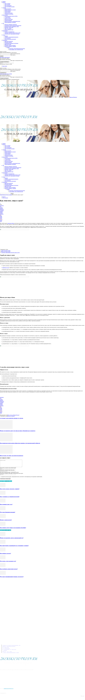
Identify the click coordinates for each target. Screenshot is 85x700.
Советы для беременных (9, 31)
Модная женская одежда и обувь (11, 16)
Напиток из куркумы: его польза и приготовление (10, 640)
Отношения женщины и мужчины (11, 43)
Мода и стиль (5, 15)
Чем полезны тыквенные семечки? (7, 636)
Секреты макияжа (8, 20)
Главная (3, 1)
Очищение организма (9, 13)
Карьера (6, 35)
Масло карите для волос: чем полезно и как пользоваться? (11, 621)
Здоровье (4, 7)
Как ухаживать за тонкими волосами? (9, 496)
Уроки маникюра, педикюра (10, 22)
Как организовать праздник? (10, 39)
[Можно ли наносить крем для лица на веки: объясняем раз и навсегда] (6, 428)
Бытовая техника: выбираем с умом (12, 26)
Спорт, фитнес (7, 11)
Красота (3, 2)
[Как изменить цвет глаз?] (2, 502)
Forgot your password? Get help (6, 73)
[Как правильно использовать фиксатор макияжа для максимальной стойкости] (6, 440)
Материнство (5, 30)
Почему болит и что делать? (10, 9)
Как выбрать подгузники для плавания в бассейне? (13, 527)
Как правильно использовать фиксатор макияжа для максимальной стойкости (20, 443)
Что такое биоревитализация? (7, 512)
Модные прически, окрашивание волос (12, 21)
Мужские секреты (8, 42)
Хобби (8, 47)
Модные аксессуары (9, 19)
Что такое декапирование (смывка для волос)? (12, 576)
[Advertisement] (42, 106)
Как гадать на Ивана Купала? (13, 415)
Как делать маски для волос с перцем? (9, 488)
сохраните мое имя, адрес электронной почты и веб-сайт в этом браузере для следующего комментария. (21, 476)
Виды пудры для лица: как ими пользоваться (11, 455)
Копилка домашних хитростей (11, 24)
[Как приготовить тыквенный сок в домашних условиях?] (2, 543)
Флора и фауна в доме (9, 29)
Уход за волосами (8, 5)
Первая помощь (8, 10)
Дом (3, 23)
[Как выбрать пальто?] (2, 551)
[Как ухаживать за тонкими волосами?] (2, 494)
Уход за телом (7, 4)
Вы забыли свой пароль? (5, 57)
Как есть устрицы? (11, 416)
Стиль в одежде (8, 18)
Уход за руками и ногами (9, 6)
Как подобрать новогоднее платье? (9, 569)
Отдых (3, 34)
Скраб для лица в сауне (5, 250)
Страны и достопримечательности (11, 37)
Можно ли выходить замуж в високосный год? (11, 538)
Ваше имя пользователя (15, 53)
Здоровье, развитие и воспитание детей (12, 32)
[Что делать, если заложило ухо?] (2, 558)
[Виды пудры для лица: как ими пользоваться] (6, 453)
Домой (1, 194)
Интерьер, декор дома (9, 27)
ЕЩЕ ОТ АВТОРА (19, 418)
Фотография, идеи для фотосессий (16, 49)
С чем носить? (7, 17)
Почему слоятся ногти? (6, 520)
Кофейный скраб (5, 267)
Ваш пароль (13, 54)
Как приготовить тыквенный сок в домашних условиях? (14, 545)
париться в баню (11, 223)
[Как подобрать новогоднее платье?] (2, 566)
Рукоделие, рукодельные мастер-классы (17, 48)
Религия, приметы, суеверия (10, 46)
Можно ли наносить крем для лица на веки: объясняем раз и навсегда (17, 430)
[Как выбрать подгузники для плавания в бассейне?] (2, 525)
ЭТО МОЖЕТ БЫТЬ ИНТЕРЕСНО (7, 418)
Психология (4, 40)
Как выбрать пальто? (5, 553)
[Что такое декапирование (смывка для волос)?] (3, 574)
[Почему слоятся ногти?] (3, 517)
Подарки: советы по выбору (10, 45)
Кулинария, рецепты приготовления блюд (13, 25)
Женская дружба (8, 44)
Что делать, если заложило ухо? (8, 561)
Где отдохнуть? (8, 38)
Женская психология (9, 41)
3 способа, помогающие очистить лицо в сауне (10, 252)
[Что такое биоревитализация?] (2, 509)
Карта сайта (4, 66)
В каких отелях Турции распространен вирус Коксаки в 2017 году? (12, 624)
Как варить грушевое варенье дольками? (8, 633)
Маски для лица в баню (5, 251)
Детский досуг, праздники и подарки (12, 33)
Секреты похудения (8, 12)
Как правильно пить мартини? (6, 628)
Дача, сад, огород (8, 28)
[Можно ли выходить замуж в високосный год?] (2, 535)
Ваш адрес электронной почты (17, 60)
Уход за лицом (7, 3)
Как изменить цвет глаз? (6, 504)
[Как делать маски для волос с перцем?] (2, 486)
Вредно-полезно (8, 8)
